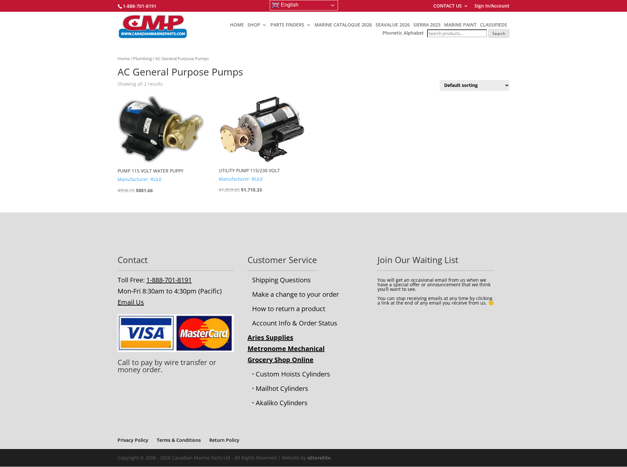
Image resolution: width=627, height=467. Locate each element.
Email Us (131, 302)
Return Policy (224, 440)
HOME (237, 25)
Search (498, 33)
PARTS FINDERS (287, 25)
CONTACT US (447, 6)
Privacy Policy (133, 440)
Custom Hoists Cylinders (293, 374)
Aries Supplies (270, 337)
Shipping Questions (281, 279)
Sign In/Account (491, 6)
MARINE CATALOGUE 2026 (343, 25)
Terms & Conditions (179, 440)
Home (124, 58)
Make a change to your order (295, 294)
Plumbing (142, 58)
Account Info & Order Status (294, 323)
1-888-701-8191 (169, 279)
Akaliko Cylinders (282, 402)
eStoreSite (318, 458)
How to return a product (288, 308)
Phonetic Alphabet (403, 33)
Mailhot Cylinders (282, 388)
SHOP (254, 25)
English (289, 5)
